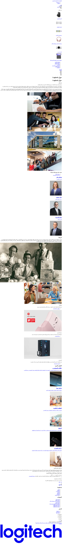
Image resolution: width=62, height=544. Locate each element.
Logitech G (58, 2)
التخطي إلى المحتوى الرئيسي (57, 0)
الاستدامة (58, 494)
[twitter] (60, 482)
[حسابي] (61, 73)
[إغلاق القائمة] (61, 8)
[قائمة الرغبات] (61, 72)
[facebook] (59, 482)
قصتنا (59, 489)
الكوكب (60, 70)
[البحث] (61, 71)
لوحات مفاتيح (57, 500)
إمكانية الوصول (57, 495)
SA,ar (60, 6)
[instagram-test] (61, 482)
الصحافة (58, 493)
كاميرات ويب (57, 502)
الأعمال (58, 3)
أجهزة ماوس (58, 499)
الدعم (61, 5)
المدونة (58, 492)
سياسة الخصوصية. (32, 476)
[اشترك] (51, 475)
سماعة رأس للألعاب (56, 506)
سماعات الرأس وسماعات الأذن (55, 501)
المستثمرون (58, 491)
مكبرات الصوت (57, 503)
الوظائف (58, 490)
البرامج (60, 69)
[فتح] (61, 74)
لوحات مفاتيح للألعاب (56, 505)
